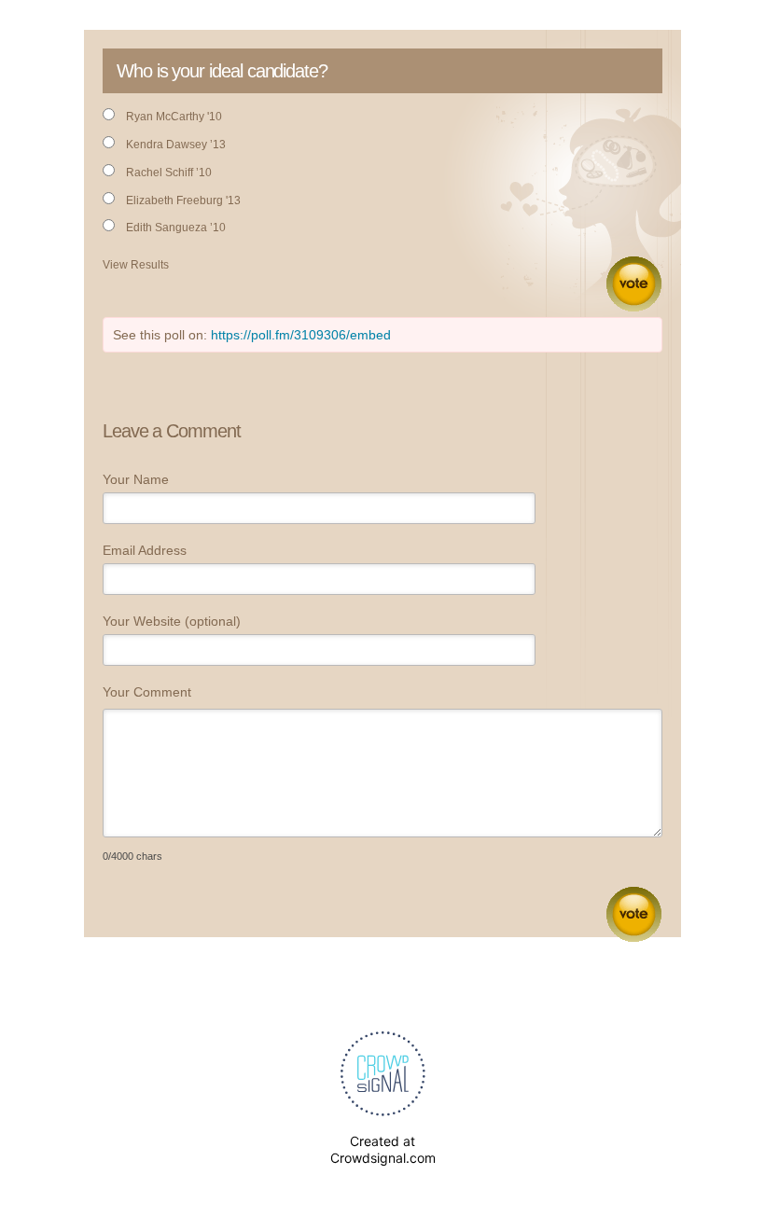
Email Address (145, 550)
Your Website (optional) (172, 621)
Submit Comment (633, 914)
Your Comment (147, 691)
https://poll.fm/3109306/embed (301, 334)
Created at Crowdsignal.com (383, 1149)
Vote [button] (633, 284)
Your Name (136, 479)
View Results (136, 264)
